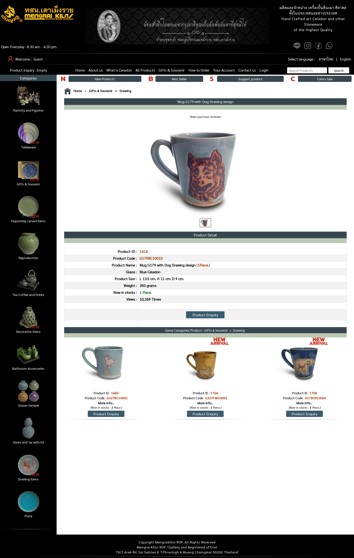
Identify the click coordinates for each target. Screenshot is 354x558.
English (345, 59)
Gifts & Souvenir (28, 184)
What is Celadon (119, 70)
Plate (28, 516)
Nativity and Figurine (28, 110)
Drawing (125, 91)
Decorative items (28, 331)
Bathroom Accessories (28, 368)
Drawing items (28, 479)
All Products (145, 70)
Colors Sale (325, 79)
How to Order (198, 70)
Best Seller (179, 79)
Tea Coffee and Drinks (28, 294)
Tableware (28, 147)
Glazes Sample (28, 405)
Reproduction (28, 258)
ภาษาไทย (326, 59)
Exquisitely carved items (28, 221)
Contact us (247, 70)
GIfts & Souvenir (172, 70)
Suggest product (250, 79)
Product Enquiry (205, 314)
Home (80, 70)
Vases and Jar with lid (28, 442)
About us (95, 70)
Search (339, 70)
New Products (105, 79)
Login (263, 70)
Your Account (224, 70)
